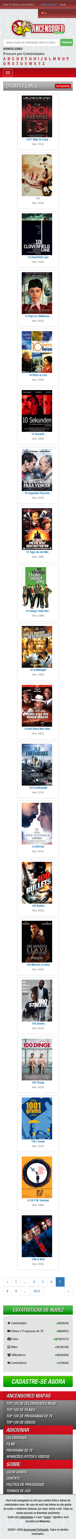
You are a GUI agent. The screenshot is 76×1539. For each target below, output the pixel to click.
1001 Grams (38, 1141)
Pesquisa (66, 42)
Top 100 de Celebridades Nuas (31, 1403)
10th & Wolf (38, 1259)
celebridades (26, 1517)
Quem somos (16, 1472)
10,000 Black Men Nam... (38, 728)
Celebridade (16, 1438)
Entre (5, 4)
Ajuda (63, 4)
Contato (13, 1478)
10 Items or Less (38, 375)
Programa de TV (19, 1450)
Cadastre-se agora (38, 1382)
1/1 (38, 198)
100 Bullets (38, 905)
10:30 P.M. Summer (38, 1200)
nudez (47, 1517)
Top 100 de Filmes (20, 1410)
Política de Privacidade (25, 1484)
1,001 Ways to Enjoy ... (38, 139)
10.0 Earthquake (38, 787)
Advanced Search (12, 48)
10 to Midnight (38, 670)
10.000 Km (38, 846)
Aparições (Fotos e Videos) (28, 1456)
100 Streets (38, 1023)
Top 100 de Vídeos (20, 1422)
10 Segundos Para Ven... (38, 493)
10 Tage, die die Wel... (38, 552)
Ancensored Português (36, 1529)
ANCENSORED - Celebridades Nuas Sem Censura (38, 28)
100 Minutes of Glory (38, 964)
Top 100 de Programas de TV (29, 1416)
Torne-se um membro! (23, 4)
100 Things (38, 1082)
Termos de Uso (18, 1491)
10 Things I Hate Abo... (38, 611)
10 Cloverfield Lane (38, 257)
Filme (10, 1444)
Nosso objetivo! (49, 4)
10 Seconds (38, 434)
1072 (36, 1291)
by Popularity (62, 86)
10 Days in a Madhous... (38, 316)
